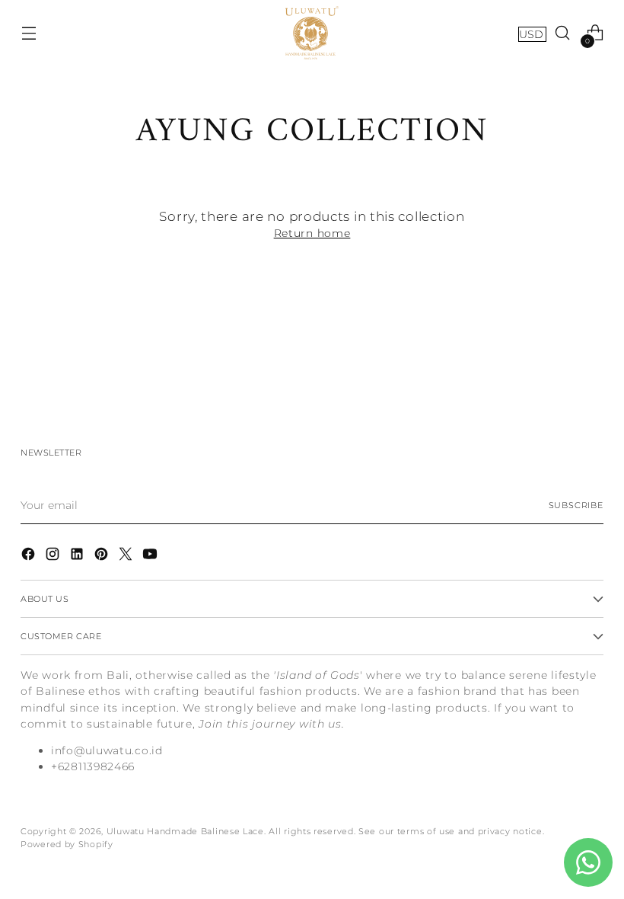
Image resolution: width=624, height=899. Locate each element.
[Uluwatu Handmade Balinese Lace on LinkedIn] (78, 556)
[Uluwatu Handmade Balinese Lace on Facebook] (30, 556)
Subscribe (576, 505)
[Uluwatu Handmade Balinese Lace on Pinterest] (103, 556)
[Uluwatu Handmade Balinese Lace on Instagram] (54, 556)
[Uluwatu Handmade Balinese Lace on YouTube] (151, 556)
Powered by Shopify (67, 844)
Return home (312, 233)
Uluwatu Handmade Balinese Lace (185, 831)
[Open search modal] (562, 33)
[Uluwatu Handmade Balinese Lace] (312, 32)
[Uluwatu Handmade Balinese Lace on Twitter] (127, 556)
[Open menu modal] (28, 33)
